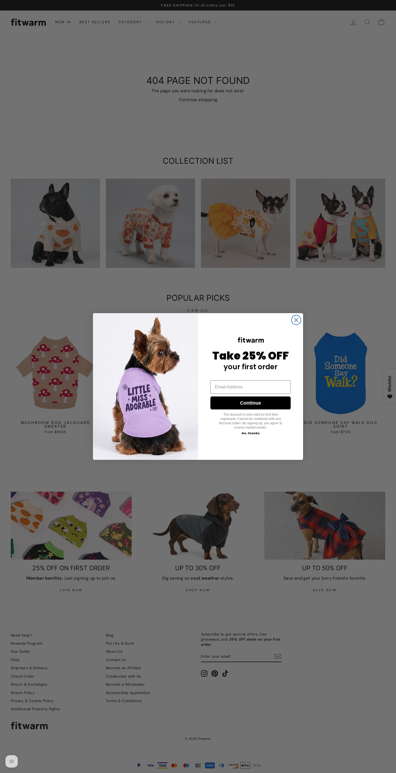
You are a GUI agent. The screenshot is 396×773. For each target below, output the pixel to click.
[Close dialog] (296, 320)
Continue (250, 403)
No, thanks (251, 433)
